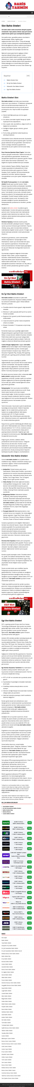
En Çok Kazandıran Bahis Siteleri (10, 948)
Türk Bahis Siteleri (6, 1022)
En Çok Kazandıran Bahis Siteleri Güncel (12, 951)
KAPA (28, 75)
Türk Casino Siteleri (6, 1059)
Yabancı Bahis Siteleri (7, 1030)
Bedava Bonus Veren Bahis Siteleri (10, 953)
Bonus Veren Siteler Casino (8, 1070)
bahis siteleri (14, 208)
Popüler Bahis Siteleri (7, 1006)
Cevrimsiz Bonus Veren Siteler (9, 1073)
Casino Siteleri (5, 1036)
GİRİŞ (29, 822)
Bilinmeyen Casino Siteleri (8, 1038)
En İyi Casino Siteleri (7, 1052)
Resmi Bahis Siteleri (7, 1009)
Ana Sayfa (4, 937)
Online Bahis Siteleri (7, 1001)
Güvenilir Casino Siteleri (7, 1054)
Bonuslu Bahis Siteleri (7, 961)
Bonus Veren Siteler (7, 1065)
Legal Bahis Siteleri (6, 990)
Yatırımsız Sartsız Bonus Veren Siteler (11, 1075)
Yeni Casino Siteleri (6, 1062)
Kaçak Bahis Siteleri (7, 988)
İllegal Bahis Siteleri (6, 998)
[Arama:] (17, 16)
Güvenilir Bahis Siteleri (7, 967)
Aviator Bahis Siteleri (7, 1017)
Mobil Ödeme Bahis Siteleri (8, 1004)
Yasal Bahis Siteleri (6, 943)
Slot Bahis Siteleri (6, 1020)
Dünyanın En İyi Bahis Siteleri (9, 945)
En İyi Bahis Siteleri (6, 959)
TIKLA (29, 828)
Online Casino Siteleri (7, 1057)
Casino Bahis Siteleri (7, 964)
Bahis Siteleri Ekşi (6, 956)
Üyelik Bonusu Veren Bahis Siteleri (10, 1028)
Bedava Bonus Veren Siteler (9, 1067)
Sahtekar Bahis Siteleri (7, 1012)
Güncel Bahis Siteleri (7, 975)
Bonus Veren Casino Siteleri (9, 1041)
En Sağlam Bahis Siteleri (8, 972)
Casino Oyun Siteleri (7, 1049)
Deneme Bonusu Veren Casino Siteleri (11, 1044)
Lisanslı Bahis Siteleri (7, 993)
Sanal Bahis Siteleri (6, 1014)
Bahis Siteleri (5, 940)
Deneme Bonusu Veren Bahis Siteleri (11, 983)
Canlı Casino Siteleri (7, 1046)
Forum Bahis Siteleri (7, 980)
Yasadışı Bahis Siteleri (7, 1033)
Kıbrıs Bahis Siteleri (6, 996)
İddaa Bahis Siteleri (6, 977)
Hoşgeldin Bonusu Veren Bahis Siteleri (11, 985)
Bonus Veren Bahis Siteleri (8, 969)
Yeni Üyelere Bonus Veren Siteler (10, 1078)
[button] (32, 13)
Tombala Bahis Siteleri (7, 1025)
